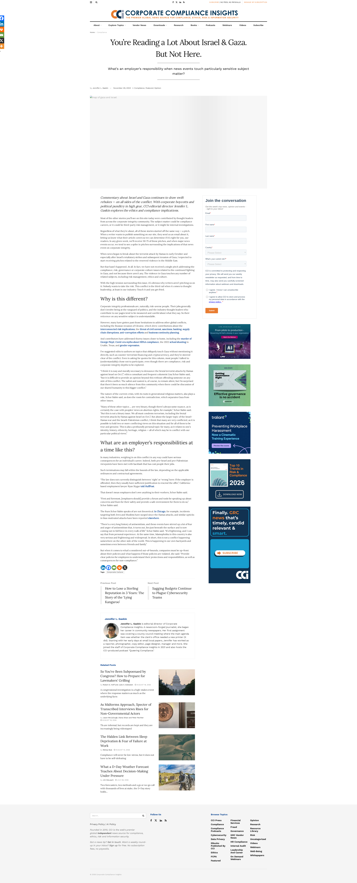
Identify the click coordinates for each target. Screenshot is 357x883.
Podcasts (210, 25)
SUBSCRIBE (214, 2)
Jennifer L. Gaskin (100, 88)
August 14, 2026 (122, 750)
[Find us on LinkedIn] (180, 2)
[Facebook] (108, 567)
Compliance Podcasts (217, 829)
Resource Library (255, 829)
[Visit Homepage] (178, 13)
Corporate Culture (115, 572)
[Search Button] (96, 2)
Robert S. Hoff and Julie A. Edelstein (118, 685)
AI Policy (111, 824)
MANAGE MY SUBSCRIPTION (255, 2)
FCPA (214, 856)
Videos (242, 25)
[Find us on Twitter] (177, 2)
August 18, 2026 (143, 685)
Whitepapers (257, 855)
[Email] (114, 567)
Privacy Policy (97, 824)
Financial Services (236, 821)
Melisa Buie (107, 750)
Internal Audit (238, 846)
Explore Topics (116, 25)
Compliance (102, 32)
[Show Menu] (91, 2)
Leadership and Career (237, 851)
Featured (149, 88)
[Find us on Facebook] (173, 2)
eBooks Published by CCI (218, 846)
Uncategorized (258, 839)
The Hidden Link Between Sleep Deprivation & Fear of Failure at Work (123, 741)
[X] (124, 567)
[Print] (119, 567)
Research (178, 25)
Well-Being (256, 851)
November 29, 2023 (122, 88)
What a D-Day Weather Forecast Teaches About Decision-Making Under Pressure (124, 771)
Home (92, 32)
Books (194, 25)
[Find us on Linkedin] (161, 820)
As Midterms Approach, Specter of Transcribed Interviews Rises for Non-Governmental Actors (125, 708)
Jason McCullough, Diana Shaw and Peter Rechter (123, 718)
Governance (237, 831)
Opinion (157, 88)
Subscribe (258, 25)
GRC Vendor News (237, 836)
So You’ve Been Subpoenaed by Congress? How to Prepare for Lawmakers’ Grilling (123, 675)
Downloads (159, 25)
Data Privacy (218, 839)
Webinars (227, 25)
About (97, 25)
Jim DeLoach (108, 780)
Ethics (214, 852)
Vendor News (139, 25)
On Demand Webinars (237, 858)
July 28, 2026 (122, 780)
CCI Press (216, 820)
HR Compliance (239, 841)
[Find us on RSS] (184, 2)
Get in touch (114, 842)
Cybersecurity (218, 835)
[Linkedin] (103, 567)
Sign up (113, 845)
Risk (252, 835)
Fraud (234, 827)
